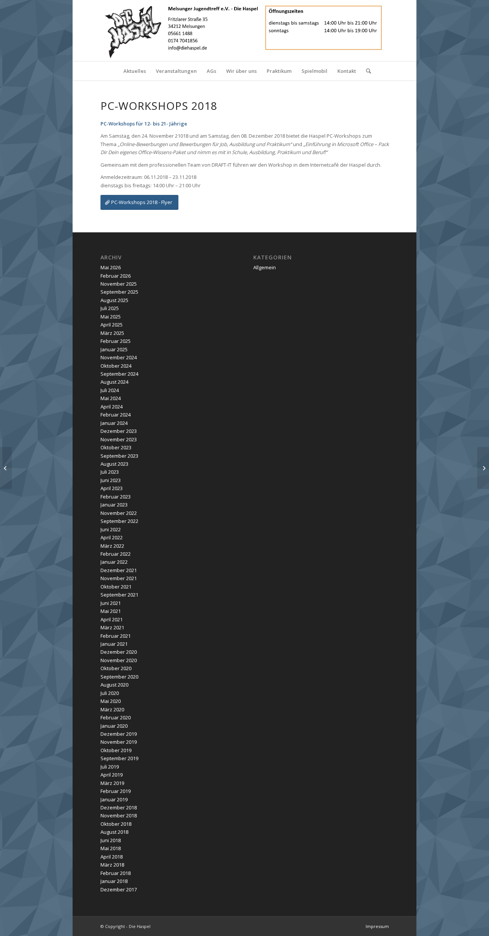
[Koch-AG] (6, 468)
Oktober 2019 (115, 750)
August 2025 (114, 300)
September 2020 (119, 676)
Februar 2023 (115, 496)
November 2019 (118, 741)
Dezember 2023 (118, 431)
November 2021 (118, 578)
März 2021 (112, 627)
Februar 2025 (115, 341)
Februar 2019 (115, 791)
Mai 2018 (110, 848)
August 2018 (114, 831)
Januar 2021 (114, 643)
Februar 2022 (115, 553)
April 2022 (111, 537)
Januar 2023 (114, 504)
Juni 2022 (110, 529)
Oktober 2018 (115, 823)
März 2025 (112, 333)
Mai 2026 (110, 267)
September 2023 (119, 455)
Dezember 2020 (118, 651)
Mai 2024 (110, 398)
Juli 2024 (109, 390)
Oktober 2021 (115, 586)
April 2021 (111, 619)
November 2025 (118, 283)
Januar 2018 (114, 881)
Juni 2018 (110, 840)
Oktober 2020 (115, 668)
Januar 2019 (114, 799)
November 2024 (118, 357)
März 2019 (112, 783)
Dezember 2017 (118, 889)
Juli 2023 (109, 471)
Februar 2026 (115, 275)
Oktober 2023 (115, 447)
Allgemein (264, 267)
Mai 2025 (110, 316)
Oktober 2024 (115, 365)
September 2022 (119, 521)
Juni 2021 (110, 603)
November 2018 (118, 815)
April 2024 (111, 406)
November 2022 (118, 513)
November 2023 (118, 439)
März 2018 (112, 864)
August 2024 (114, 381)
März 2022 (112, 545)
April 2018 (111, 856)
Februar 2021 (115, 635)
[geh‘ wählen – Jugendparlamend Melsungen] (483, 468)
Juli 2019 (109, 766)
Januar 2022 (114, 561)
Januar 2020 (114, 725)
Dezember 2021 (118, 570)
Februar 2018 (115, 873)
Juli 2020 (109, 693)
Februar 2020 (115, 717)
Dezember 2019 (118, 733)
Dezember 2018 (118, 807)
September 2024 (119, 373)
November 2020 (118, 660)
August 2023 (114, 463)
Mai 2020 (110, 701)
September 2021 (119, 594)
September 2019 (119, 758)
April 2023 (111, 488)
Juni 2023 (110, 480)
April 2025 (111, 324)
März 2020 (112, 709)
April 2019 (111, 774)
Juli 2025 (109, 308)
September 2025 (119, 291)
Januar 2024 (114, 423)
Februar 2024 (115, 414)
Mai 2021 (110, 611)
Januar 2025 (114, 349)
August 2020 (114, 684)
